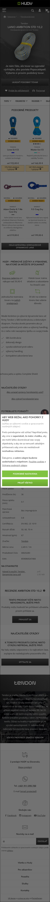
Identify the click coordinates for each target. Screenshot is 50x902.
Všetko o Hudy (25, 862)
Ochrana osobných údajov (14, 465)
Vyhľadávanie (32, 10)
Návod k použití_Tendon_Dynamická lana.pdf (14, 573)
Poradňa (25, 876)
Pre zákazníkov (25, 869)
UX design (12, 898)
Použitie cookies (36, 461)
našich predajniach (13, 302)
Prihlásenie (39, 10)
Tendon (24, 541)
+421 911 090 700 (27, 785)
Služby (25, 883)
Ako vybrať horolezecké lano (25, 398)
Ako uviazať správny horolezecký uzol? (25, 392)
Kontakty (25, 890)
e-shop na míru (23, 898)
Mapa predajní (25, 767)
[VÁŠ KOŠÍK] (46, 10)
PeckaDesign (37, 898)
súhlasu (10, 850)
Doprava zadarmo (10, 278)
